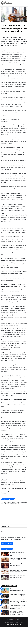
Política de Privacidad (9, 622)
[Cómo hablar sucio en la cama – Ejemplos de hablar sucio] (5, 577)
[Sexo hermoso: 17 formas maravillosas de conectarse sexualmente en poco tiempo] (5, 612)
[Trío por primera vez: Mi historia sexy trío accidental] (5, 560)
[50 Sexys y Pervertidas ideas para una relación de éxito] (5, 565)
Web (2, 531)
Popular (7, 549)
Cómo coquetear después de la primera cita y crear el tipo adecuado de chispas (17, 607)
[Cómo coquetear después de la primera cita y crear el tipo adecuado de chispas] (5, 607)
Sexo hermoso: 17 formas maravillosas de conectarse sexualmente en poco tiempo (17, 613)
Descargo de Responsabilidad (14, 624)
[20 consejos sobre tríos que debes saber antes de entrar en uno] (5, 554)
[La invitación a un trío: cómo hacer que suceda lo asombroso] (5, 571)
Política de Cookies (19, 622)
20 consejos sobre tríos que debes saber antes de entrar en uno (17, 554)
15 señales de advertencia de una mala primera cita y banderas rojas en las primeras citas (18, 601)
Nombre (3, 521)
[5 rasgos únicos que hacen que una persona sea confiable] (5, 590)
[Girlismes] (6, 3)
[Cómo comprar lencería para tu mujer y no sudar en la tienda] (5, 596)
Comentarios (20, 549)
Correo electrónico (5, 526)
